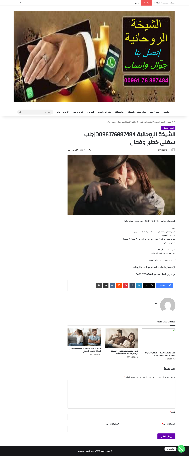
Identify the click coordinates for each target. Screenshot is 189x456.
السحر (91, 112)
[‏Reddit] (119, 285)
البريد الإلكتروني (168, 424)
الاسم (172, 412)
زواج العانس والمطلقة (137, 112)
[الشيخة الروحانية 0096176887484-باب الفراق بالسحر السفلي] (84, 337)
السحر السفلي (159, 122)
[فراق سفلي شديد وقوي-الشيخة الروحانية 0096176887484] (121, 338)
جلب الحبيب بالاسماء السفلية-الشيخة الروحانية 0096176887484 (160, 354)
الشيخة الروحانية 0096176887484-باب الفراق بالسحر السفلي (85, 350)
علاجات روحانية (62, 112)
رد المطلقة (119, 112)
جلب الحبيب (155, 112)
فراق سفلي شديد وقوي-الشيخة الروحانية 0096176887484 (124, 352)
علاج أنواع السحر (104, 112)
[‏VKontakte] (112, 285)
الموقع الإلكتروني (112, 424)
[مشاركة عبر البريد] (105, 285)
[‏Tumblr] (132, 285)
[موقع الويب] (155, 303)
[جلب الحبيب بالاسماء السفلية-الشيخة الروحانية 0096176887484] (158, 339)
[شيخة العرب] (94, 56)
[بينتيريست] (125, 285)
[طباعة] (99, 285)
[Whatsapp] (181, 449)
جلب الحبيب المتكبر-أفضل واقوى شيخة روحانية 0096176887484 (115, 3)
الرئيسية (166, 112)
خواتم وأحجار (78, 112)
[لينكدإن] (139, 285)
